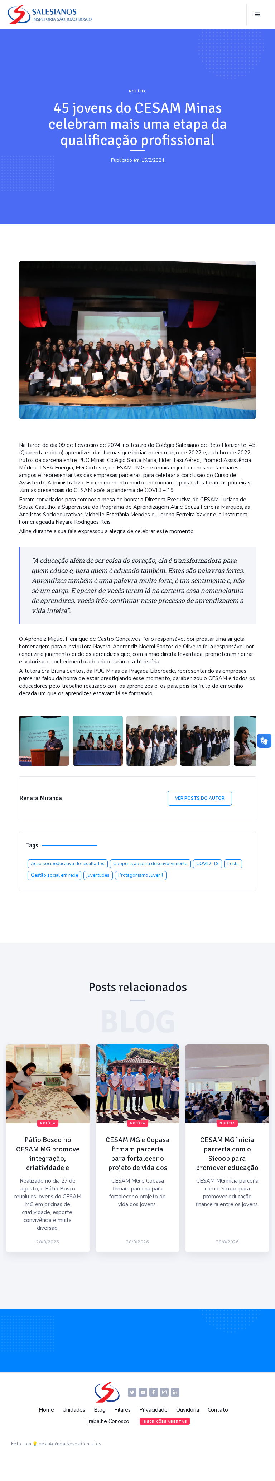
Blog (100, 1409)
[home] (51, 14)
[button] (257, 14)
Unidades (74, 1409)
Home (46, 1409)
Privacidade (153, 1409)
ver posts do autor (200, 798)
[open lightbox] (44, 741)
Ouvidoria (187, 1409)
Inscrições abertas (165, 1421)
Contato (218, 1409)
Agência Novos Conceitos (75, 1444)
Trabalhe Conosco (107, 1421)
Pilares (122, 1409)
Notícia (137, 91)
